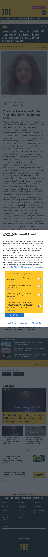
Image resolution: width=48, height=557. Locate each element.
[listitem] (24, 274)
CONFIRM (14, 315)
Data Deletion (11, 323)
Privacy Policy (37, 323)
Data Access (24, 323)
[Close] (44, 234)
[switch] (39, 279)
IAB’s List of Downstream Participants (27, 267)
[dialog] (24, 278)
